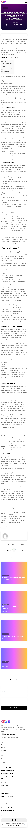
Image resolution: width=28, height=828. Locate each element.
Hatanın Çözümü (5, 72)
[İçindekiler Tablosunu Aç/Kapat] (11, 61)
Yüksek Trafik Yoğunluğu (7, 68)
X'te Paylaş (21, 544)
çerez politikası (15, 825)
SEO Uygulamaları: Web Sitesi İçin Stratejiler (12, 607)
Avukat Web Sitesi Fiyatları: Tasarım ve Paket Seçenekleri (13, 578)
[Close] (25, 824)
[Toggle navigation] (25, 2)
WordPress (4, 527)
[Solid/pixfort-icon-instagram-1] (15, 820)
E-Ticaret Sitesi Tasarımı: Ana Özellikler (13, 664)
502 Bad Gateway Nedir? (7, 63)
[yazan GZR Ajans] (3, 563)
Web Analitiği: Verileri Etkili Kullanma (13, 636)
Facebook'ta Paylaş (10, 544)
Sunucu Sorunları (5, 66)
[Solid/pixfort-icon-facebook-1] (12, 820)
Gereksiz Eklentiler (6, 71)
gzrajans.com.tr (13, 535)
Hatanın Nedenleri (6, 64)
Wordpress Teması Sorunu (7, 69)
